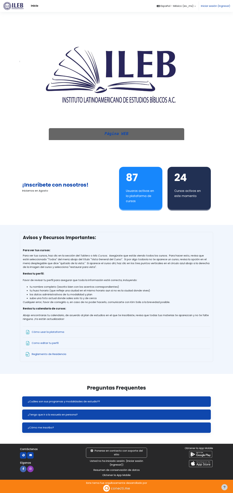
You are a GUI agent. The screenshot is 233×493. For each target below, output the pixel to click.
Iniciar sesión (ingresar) (215, 6)
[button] (176, 6)
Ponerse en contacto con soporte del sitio (119, 452)
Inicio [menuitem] (34, 5)
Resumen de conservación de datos (116, 470)
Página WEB (116, 133)
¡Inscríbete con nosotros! (55, 184)
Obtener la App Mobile (116, 475)
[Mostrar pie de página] (224, 487)
